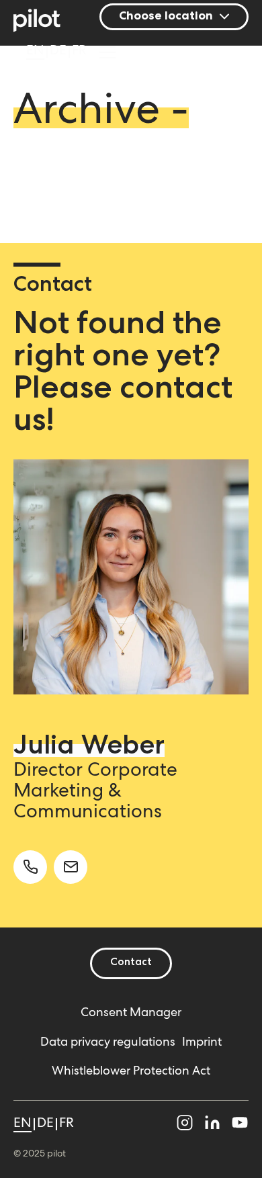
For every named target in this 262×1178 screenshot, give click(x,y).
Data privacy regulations (107, 1043)
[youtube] (240, 1125)
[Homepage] (44, 22)
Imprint (202, 1043)
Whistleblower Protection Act (131, 1072)
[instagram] (184, 1125)
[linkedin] (212, 1125)
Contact (131, 963)
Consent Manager (131, 1013)
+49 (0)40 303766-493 (30, 867)
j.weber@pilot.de (70, 867)
